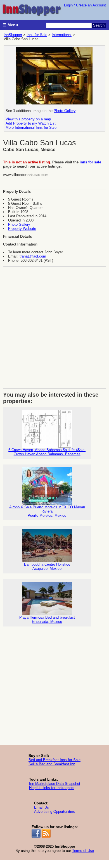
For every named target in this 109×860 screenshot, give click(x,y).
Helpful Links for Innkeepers (51, 788)
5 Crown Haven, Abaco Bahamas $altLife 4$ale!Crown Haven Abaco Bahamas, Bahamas (47, 452)
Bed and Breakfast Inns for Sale (54, 760)
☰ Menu (10, 25)
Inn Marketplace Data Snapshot (54, 784)
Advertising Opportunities (54, 811)
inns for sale (90, 162)
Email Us (41, 807)
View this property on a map (28, 119)
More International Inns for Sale (31, 127)
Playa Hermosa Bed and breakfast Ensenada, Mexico (47, 619)
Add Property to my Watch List (31, 123)
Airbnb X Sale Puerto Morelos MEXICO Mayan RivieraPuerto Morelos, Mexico (47, 511)
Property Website (22, 229)
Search (99, 25)
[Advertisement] (54, 325)
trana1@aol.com (33, 256)
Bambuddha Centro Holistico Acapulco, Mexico (47, 566)
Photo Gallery (64, 111)
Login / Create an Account (85, 5)
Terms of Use (83, 851)
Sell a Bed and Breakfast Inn (52, 764)
